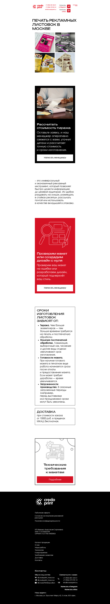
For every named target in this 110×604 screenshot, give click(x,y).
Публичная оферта (42, 513)
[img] (68, 6)
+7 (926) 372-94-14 (51, 7)
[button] (55, 157)
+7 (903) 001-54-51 (51, 5)
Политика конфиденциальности (47, 521)
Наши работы (40, 547)
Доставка (39, 558)
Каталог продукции (42, 542)
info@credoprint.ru (50, 9)
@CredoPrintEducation (46, 583)
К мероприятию (41, 552)
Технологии (39, 550)
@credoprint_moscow (46, 580)
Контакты (38, 560)
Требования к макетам (44, 555)
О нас (37, 545)
